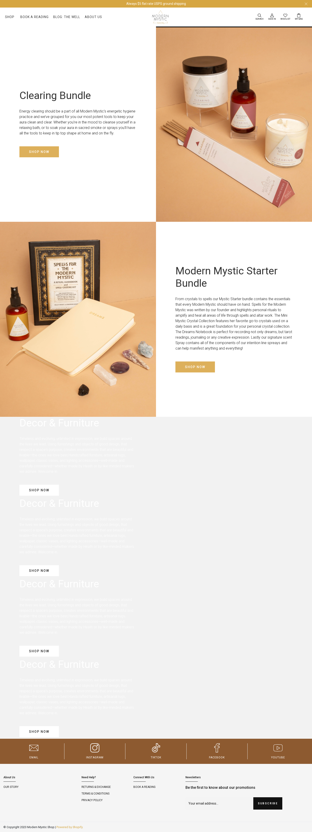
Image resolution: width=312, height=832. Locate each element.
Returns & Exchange (96, 787)
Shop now (39, 152)
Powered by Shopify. (69, 827)
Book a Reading (34, 17)
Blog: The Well (66, 17)
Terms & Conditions (95, 793)
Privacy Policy (92, 800)
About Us (93, 17)
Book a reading (144, 787)
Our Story (11, 787)
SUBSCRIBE (268, 803)
